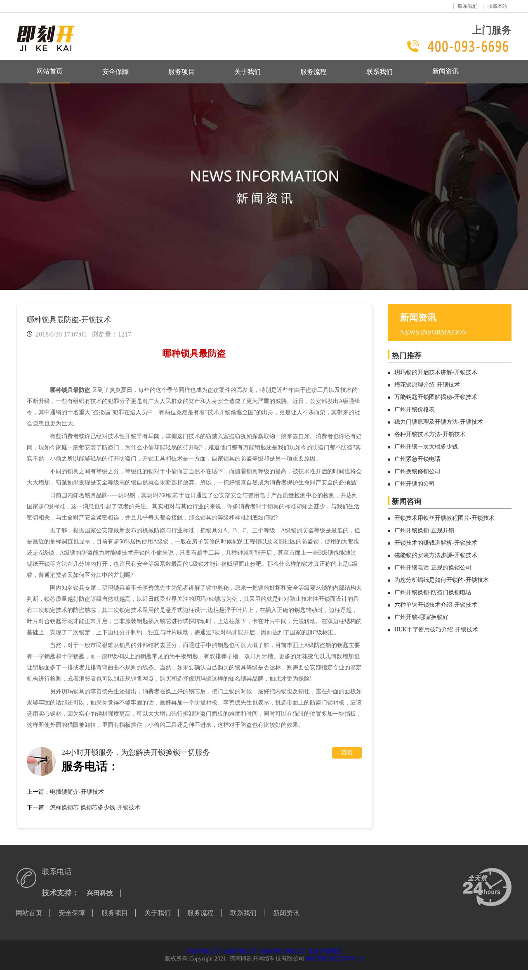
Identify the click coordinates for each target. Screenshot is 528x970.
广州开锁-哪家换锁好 (421, 617)
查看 (347, 752)
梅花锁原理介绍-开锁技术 (427, 385)
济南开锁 (269, 951)
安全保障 (115, 71)
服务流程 (313, 71)
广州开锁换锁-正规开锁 (424, 530)
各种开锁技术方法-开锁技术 (430, 434)
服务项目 (181, 71)
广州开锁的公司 (414, 484)
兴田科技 (100, 892)
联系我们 (468, 6)
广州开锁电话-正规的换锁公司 (432, 567)
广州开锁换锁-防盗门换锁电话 (432, 592)
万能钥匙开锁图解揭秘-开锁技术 (435, 397)
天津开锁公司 (203, 951)
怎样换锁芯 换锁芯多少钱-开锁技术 (95, 807)
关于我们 (247, 71)
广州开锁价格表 (414, 409)
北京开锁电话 (325, 951)
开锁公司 (294, 951)
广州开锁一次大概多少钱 (426, 446)
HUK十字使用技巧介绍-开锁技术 (436, 629)
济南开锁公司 (239, 951)
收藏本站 (497, 6)
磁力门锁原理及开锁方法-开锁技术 (438, 422)
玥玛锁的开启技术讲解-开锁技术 (435, 372)
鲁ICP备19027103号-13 (334, 959)
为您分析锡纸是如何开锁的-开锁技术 (441, 580)
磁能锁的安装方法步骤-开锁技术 (435, 555)
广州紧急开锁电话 (417, 459)
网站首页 (49, 71)
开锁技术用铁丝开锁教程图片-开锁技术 (444, 518)
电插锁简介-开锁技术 (77, 792)
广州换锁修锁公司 (417, 471)
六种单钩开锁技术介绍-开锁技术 (435, 605)
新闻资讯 (445, 71)
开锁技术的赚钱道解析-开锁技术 (435, 543)
